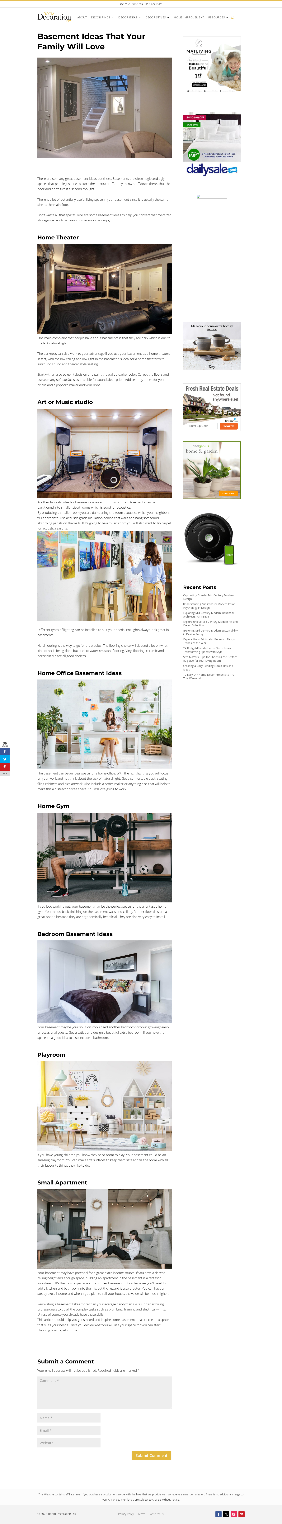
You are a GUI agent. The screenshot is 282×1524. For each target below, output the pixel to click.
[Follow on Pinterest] (241, 1514)
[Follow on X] (226, 1514)
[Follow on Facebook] (218, 1514)
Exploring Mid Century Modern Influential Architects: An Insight (208, 615)
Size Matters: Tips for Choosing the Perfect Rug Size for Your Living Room (210, 659)
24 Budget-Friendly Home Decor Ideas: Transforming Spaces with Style (207, 650)
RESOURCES (216, 17)
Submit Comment (151, 1455)
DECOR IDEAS (127, 17)
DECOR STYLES (155, 17)
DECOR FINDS (100, 17)
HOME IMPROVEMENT (189, 17)
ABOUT (82, 17)
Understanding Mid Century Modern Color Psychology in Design (209, 606)
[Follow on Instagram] (234, 1514)
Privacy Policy (126, 1514)
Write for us (157, 1514)
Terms (141, 1514)
